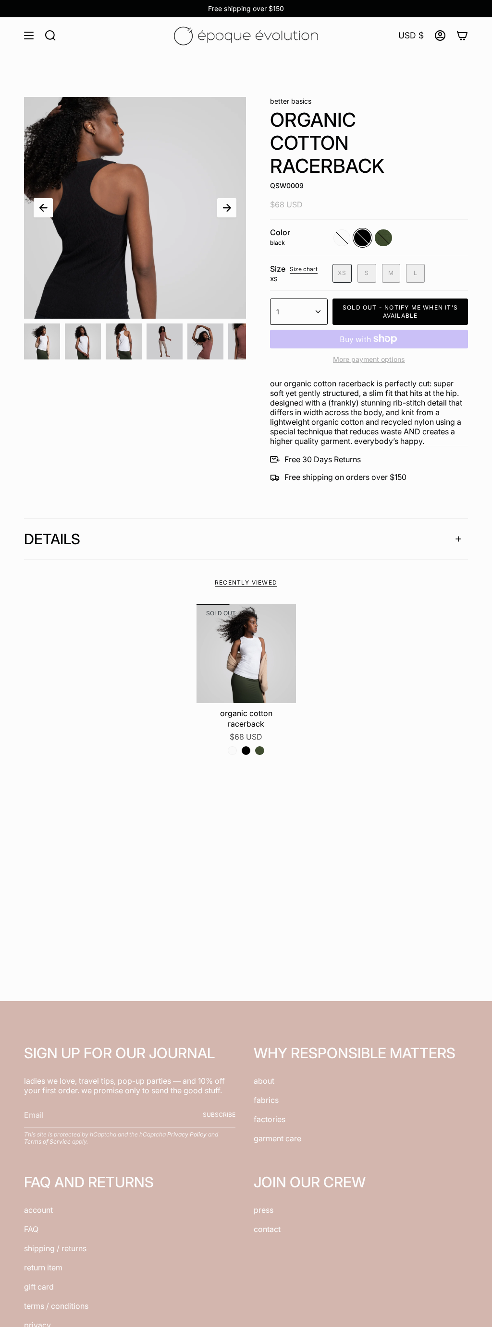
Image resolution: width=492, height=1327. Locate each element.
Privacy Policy (187, 1134)
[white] (232, 750)
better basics (290, 101)
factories (269, 1119)
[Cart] (462, 35)
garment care (277, 1138)
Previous (43, 207)
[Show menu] (28, 35)
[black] (246, 750)
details (52, 539)
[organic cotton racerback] (246, 653)
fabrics (266, 1100)
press (263, 1210)
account (38, 1210)
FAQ (31, 1229)
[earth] (259, 750)
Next (226, 207)
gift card (39, 1286)
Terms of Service (47, 1141)
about (264, 1081)
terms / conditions (56, 1306)
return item (43, 1267)
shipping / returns (55, 1248)
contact (267, 1229)
